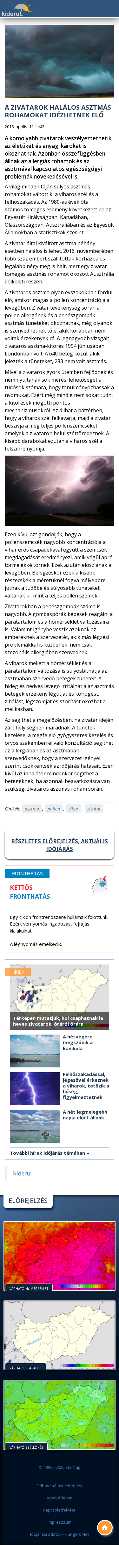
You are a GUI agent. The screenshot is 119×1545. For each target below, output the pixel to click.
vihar (74, 809)
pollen (54, 809)
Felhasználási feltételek (59, 1486)
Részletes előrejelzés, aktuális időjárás (59, 845)
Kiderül (17, 9)
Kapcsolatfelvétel (59, 1510)
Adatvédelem (59, 1498)
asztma (32, 809)
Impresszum (59, 1522)
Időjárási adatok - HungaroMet (59, 1534)
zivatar (94, 809)
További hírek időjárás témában (47, 1153)
